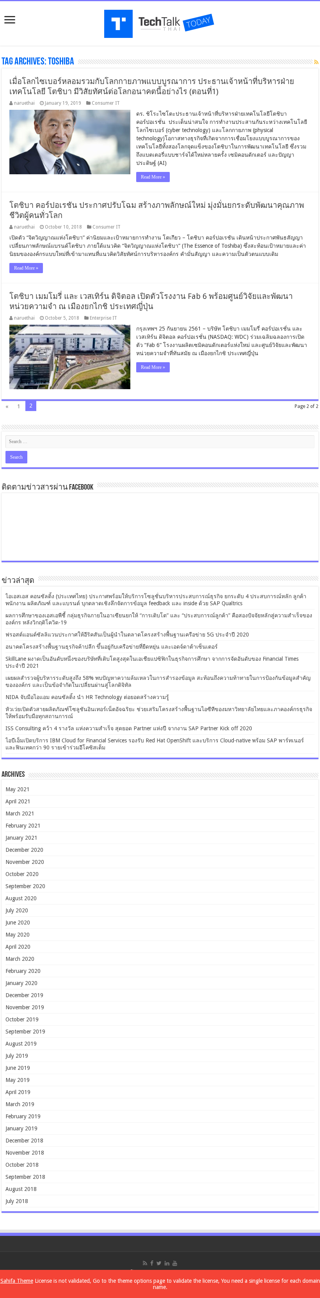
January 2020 (21, 983)
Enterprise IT (103, 318)
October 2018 (22, 1165)
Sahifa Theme (16, 1281)
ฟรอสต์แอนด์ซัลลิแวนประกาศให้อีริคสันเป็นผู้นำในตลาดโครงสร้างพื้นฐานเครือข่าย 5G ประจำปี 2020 (127, 634)
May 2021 (17, 789)
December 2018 (24, 1140)
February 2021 (23, 825)
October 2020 (22, 874)
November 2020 (24, 862)
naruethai (24, 103)
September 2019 (25, 1031)
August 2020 (21, 898)
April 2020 (17, 947)
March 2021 (19, 813)
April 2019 (17, 1092)
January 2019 (21, 1128)
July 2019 (16, 1056)
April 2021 (17, 801)
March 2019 (19, 1104)
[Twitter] (159, 1263)
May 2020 (17, 934)
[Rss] (145, 1263)
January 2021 (21, 838)
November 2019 (24, 1007)
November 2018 (24, 1153)
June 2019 (17, 1068)
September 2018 (25, 1177)
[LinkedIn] (167, 1263)
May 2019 (17, 1080)
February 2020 (23, 971)
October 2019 (22, 1019)
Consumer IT (106, 103)
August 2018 (21, 1189)
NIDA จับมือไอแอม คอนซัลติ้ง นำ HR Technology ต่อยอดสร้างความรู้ (87, 697)
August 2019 (21, 1044)
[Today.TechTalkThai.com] (160, 21)
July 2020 (16, 910)
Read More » (153, 177)
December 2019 (24, 995)
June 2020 (17, 922)
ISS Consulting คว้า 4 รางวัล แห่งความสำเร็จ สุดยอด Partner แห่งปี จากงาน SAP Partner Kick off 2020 (128, 728)
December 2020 (24, 850)
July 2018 (16, 1201)
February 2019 (23, 1116)
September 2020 (25, 886)
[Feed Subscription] (316, 62)
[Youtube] (175, 1263)
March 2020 (19, 959)
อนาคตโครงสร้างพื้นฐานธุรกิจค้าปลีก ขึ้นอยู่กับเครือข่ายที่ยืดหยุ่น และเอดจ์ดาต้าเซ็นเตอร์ (111, 647)
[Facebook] (151, 1263)
